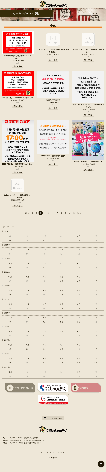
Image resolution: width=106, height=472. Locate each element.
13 (74, 213)
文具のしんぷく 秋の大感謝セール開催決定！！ (88, 50)
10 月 (44, 277)
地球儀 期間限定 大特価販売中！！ (88, 161)
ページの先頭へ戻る (54, 418)
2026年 (7, 231)
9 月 (61, 249)
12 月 (10, 249)
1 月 (96, 254)
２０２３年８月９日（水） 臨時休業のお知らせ (88, 105)
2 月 (78, 240)
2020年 (7, 313)
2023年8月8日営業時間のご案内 (53, 156)
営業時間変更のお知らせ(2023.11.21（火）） (17, 57)
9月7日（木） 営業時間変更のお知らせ (17, 98)
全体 (17, 63)
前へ (27, 213)
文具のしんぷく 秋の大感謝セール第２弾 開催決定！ (53, 50)
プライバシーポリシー (48, 452)
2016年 (7, 367)
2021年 (7, 299)
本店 (19, 202)
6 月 (10, 240)
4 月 (44, 240)
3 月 (61, 281)
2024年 (7, 258)
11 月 (27, 249)
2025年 (7, 245)
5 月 (27, 349)
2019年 (7, 326)
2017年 (7, 354)
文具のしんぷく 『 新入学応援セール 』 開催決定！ (18, 196)
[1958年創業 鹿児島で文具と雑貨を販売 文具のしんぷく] (53, 4)
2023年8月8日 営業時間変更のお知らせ (17, 164)
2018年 (7, 340)
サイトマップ (61, 452)
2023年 (7, 272)
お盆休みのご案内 (53, 100)
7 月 (96, 263)
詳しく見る (18, 66)
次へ (79, 213)
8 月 (78, 236)
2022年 (7, 286)
